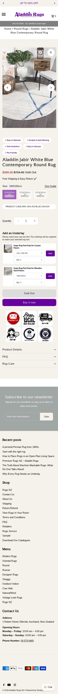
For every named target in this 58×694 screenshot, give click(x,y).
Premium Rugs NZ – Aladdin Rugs (20, 460)
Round (5, 565)
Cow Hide (7, 588)
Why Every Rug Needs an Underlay (21, 473)
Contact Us (8, 494)
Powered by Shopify (34, 690)
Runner (6, 570)
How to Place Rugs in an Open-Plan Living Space (28, 456)
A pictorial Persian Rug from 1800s (20, 447)
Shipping (6, 503)
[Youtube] (9, 685)
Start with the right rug (13, 451)
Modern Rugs (9, 556)
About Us (7, 499)
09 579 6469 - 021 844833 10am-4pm (29, 24)
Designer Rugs (10, 574)
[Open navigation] (6, 14)
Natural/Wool (9, 593)
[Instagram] (14, 685)
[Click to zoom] (51, 52)
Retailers (7, 526)
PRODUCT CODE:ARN (16, 206)
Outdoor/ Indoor (10, 583)
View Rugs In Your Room (15, 512)
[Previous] (3, 3)
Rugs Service (9, 531)
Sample (6, 535)
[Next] (54, 3)
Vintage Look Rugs (12, 597)
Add (50, 253)
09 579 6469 (27, 640)
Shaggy (6, 579)
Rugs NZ (7, 490)
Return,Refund (10, 508)
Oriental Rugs (9, 560)
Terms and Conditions (13, 517)
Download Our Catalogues (16, 540)
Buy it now (29, 302)
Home (7, 28)
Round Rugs (21, 28)
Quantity (6, 220)
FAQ (4, 522)
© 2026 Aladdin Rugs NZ (13, 690)
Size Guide (50, 186)
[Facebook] (3, 685)
